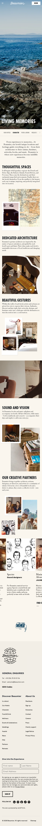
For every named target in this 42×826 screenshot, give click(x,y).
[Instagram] (18, 801)
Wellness (34, 132)
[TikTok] (25, 801)
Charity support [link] (31, 727)
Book (36, 3)
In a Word (5, 701)
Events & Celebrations (9, 723)
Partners (5, 744)
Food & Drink (25, 132)
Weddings (5, 727)
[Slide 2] (26, 290)
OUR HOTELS (7, 132)
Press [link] (27, 723)
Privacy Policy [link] (30, 736)
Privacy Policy (19, 787)
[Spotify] (29, 801)
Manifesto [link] (29, 701)
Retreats (5, 749)
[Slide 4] (35, 290)
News (4, 736)
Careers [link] (28, 718)
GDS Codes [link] (7, 687)
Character (16, 132)
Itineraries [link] (29, 710)
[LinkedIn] (14, 801)
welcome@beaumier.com (15, 682)
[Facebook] (21, 801)
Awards (4, 731)
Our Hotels (6, 705)
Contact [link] (28, 714)
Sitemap (33, 821)
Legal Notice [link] (30, 731)
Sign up (28, 705)
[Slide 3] (31, 290)
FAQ (3, 740)
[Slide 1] (22, 290)
